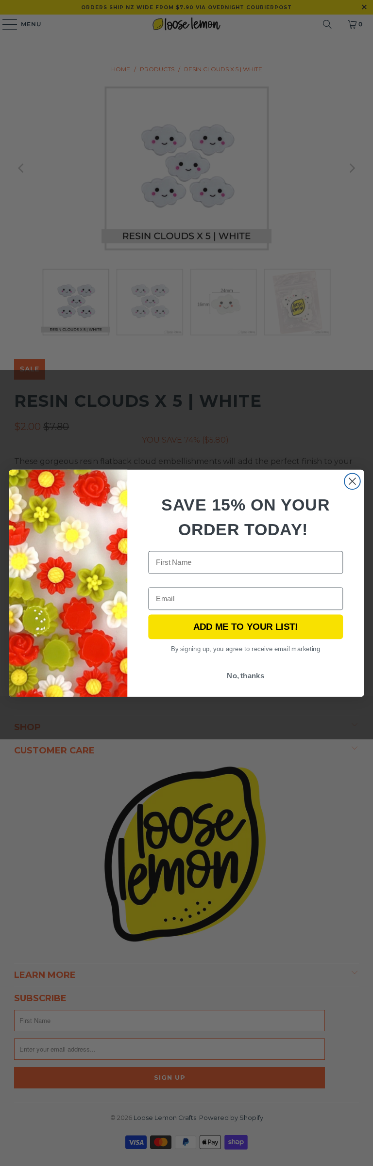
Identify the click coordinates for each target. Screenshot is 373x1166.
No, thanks (245, 675)
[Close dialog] (352, 481)
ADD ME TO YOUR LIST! (245, 627)
